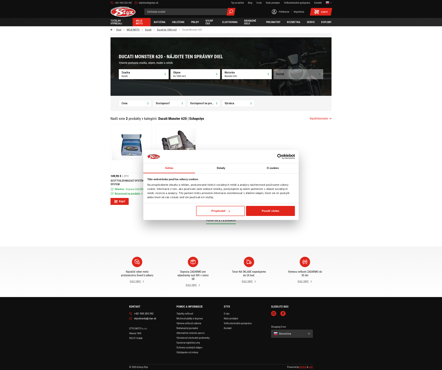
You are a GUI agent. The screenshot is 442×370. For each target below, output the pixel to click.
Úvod (118, 29)
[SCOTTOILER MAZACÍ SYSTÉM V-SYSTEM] (131, 148)
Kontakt (228, 328)
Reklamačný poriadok (187, 328)
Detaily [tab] (221, 167)
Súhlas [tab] (169, 167)
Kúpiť (122, 201)
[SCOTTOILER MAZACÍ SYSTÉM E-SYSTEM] (176, 148)
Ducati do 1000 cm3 (167, 29)
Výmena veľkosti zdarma (188, 323)
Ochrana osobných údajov (189, 347)
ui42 (311, 367)
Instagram (273, 313)
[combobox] (321, 118)
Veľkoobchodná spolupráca (238, 323)
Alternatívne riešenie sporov (190, 333)
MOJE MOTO (133, 29)
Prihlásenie (284, 11)
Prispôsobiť (218, 210)
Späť (112, 29)
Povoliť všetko (270, 210)
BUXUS (302, 367)
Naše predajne (231, 318)
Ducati (148, 29)
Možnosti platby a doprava (189, 318)
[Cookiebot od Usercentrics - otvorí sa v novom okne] (280, 156)
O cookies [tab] (273, 167)
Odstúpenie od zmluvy (187, 352)
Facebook (283, 313)
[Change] (329, 2)
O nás (226, 313)
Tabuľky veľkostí (184, 313)
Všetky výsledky (231, 12)
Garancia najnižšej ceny (188, 342)
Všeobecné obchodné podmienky (193, 337)
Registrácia (299, 11)
